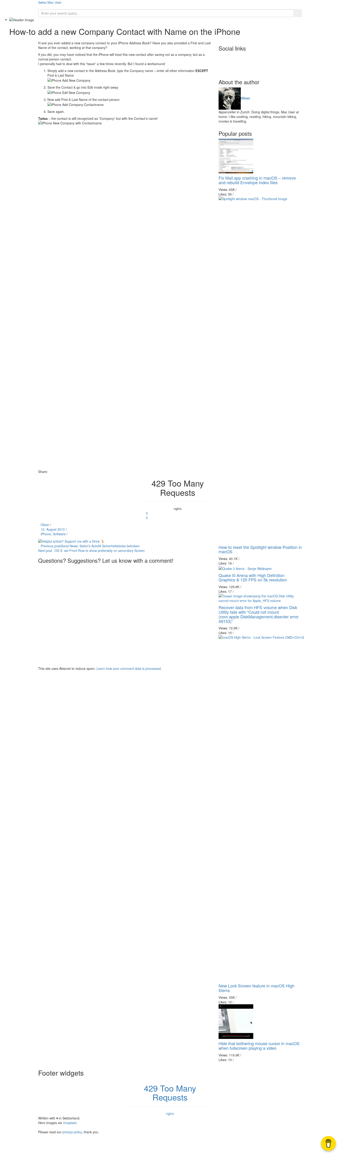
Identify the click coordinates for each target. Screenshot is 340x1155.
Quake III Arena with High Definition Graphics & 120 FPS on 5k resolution (253, 577)
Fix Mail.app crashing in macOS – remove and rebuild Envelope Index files (257, 180)
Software (59, 534)
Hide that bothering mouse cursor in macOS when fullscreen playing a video (259, 1045)
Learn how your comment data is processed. (129, 668)
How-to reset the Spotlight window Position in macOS (260, 549)
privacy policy (72, 1132)
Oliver (45, 524)
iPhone (46, 534)
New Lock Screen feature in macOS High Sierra (256, 988)
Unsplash (70, 1122)
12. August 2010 (53, 529)
